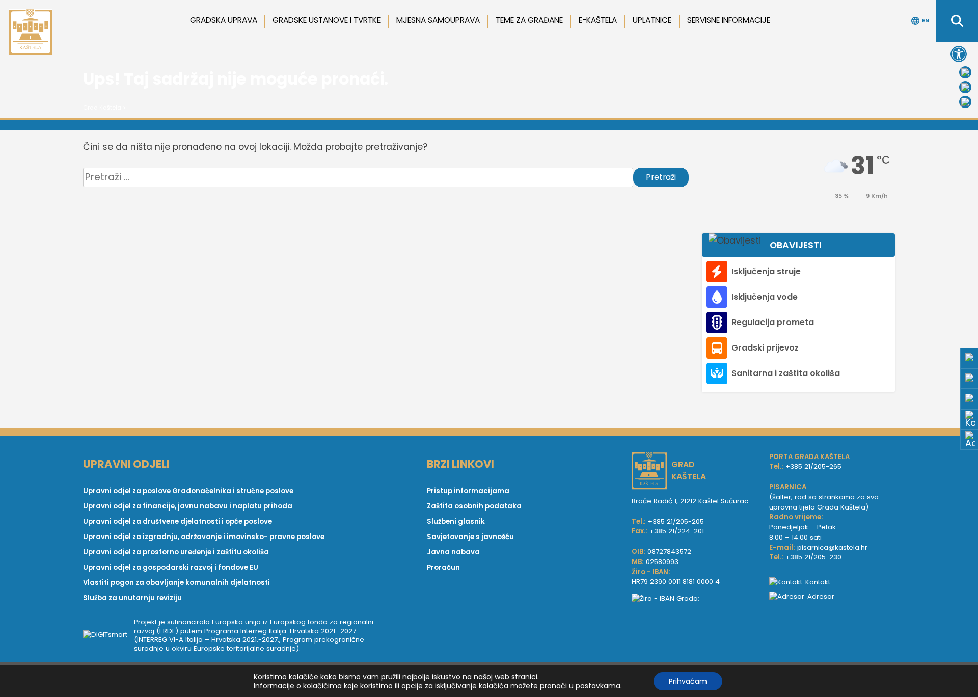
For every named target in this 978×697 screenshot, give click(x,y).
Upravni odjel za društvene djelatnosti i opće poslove (177, 521)
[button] (958, 54)
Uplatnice (652, 20)
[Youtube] (965, 87)
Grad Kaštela (102, 107)
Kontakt (817, 582)
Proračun (443, 567)
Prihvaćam (688, 681)
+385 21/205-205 (676, 521)
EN (925, 20)
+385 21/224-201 (676, 531)
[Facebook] (965, 72)
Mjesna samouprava (438, 20)
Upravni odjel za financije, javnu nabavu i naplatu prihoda (187, 506)
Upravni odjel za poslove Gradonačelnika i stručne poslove (188, 491)
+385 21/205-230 (813, 557)
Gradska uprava (223, 20)
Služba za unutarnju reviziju (132, 598)
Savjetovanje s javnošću (470, 537)
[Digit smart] (108, 635)
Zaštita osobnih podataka (474, 506)
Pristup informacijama (468, 491)
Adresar (820, 596)
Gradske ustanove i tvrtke (327, 20)
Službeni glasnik (456, 521)
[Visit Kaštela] (965, 102)
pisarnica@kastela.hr (832, 547)
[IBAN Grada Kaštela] (695, 599)
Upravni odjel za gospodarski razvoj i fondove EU (170, 567)
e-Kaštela (598, 20)
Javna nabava (453, 552)
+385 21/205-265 (813, 466)
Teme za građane (529, 20)
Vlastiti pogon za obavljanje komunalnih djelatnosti (176, 582)
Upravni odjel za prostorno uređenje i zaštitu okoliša (176, 552)
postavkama (598, 685)
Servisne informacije (728, 20)
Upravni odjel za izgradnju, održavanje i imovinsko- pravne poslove (203, 537)
